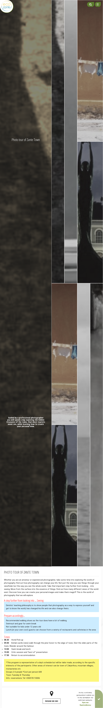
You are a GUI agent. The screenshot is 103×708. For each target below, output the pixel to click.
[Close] (99, 699)
